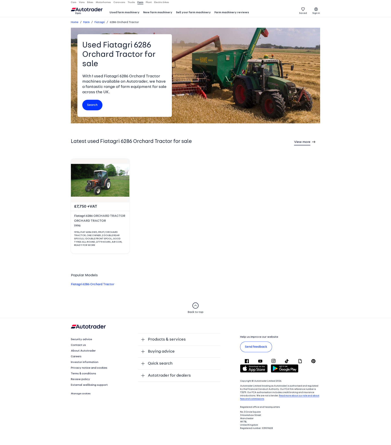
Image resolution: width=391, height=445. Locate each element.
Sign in (316, 13)
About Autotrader (83, 350)
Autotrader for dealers (169, 376)
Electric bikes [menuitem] (161, 2)
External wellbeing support (89, 385)
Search (92, 105)
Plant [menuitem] (149, 2)
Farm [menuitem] (140, 2)
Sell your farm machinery (193, 12)
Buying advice (161, 352)
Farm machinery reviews (231, 12)
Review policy (80, 379)
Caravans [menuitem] (119, 2)
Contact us (78, 345)
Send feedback (256, 347)
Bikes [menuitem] (90, 2)
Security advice (81, 339)
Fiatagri (99, 22)
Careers (76, 356)
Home (74, 22)
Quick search (160, 364)
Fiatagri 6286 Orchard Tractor (92, 284)
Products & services (167, 340)
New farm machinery (157, 12)
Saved (303, 13)
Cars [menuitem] (73, 2)
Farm (86, 22)
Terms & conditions (83, 373)
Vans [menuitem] (82, 2)
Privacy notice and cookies (89, 367)
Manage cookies (81, 393)
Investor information (84, 362)
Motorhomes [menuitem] (103, 2)
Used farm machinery (124, 12)
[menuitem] (124, 13)
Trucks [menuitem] (131, 2)
